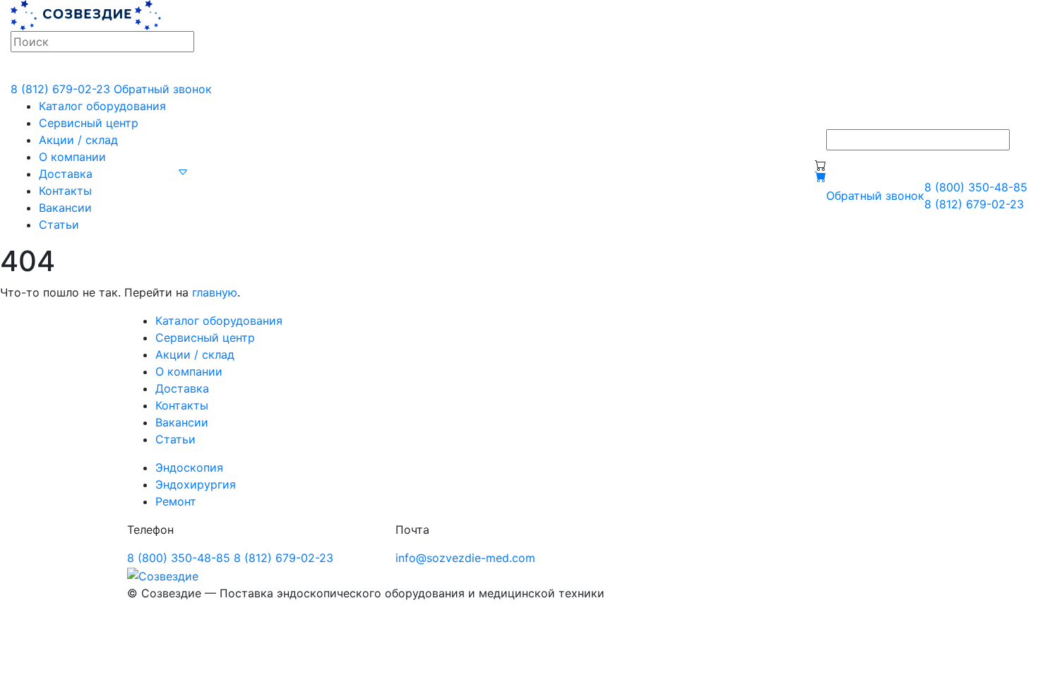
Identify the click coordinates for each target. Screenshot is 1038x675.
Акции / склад (78, 140)
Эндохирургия (195, 484)
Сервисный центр (88, 123)
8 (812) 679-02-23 (60, 89)
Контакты (65, 191)
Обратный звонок (163, 89)
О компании (72, 157)
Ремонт (175, 501)
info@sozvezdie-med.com (465, 558)
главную (214, 292)
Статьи (59, 224)
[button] (183, 171)
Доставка (66, 174)
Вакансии (65, 208)
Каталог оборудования (102, 106)
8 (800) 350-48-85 (975, 187)
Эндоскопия (189, 467)
